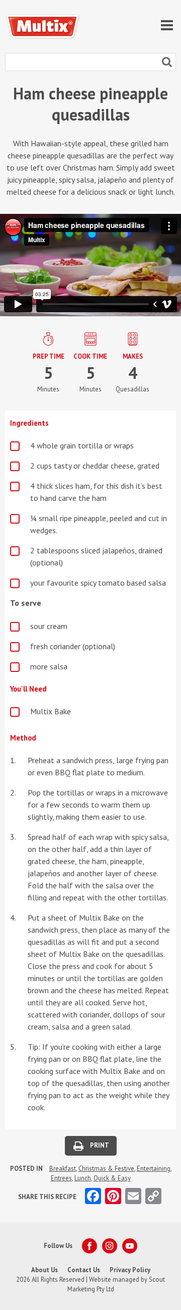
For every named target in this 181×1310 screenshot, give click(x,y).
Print (99, 1145)
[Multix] (42, 26)
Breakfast (62, 1168)
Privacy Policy (130, 1270)
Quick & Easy (112, 1178)
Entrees (61, 1178)
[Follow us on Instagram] (109, 1246)
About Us (44, 1270)
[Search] (167, 62)
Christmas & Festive (106, 1168)
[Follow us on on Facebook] (89, 1246)
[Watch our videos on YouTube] (129, 1246)
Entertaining (153, 1168)
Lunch (82, 1178)
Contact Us (83, 1270)
